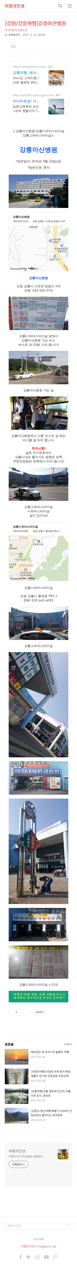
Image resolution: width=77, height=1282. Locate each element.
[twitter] (28, 1257)
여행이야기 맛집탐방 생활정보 (26, 1156)
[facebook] (21, 1257)
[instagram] (37, 1257)
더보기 (68, 1044)
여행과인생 (14, 6)
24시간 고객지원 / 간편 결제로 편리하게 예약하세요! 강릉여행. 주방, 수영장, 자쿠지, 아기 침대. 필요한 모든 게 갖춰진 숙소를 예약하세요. (26, 80)
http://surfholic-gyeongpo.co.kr (33, 95)
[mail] (55, 1257)
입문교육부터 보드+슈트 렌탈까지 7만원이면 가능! (26, 108)
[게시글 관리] (25, 1012)
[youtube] (46, 1257)
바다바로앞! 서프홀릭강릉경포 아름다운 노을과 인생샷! (26, 101)
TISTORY (38, 1239)
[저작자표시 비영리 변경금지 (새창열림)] (52, 1012)
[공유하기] (20, 1012)
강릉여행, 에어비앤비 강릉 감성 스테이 (26, 72)
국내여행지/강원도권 (16, 30)
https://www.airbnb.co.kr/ (29, 66)
